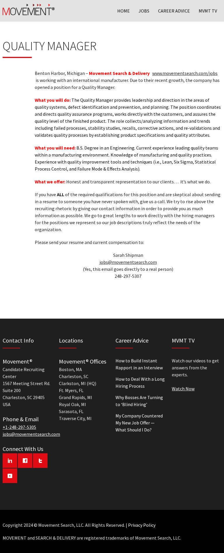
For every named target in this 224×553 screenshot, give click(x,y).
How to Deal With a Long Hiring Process (140, 382)
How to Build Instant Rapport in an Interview (139, 364)
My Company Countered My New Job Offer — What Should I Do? (139, 423)
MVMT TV (208, 11)
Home (123, 11)
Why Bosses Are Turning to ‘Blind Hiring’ (139, 400)
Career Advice (174, 11)
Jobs (144, 11)
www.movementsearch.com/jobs (185, 73)
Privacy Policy (141, 525)
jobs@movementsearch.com (128, 262)
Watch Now (183, 389)
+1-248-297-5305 (19, 427)
